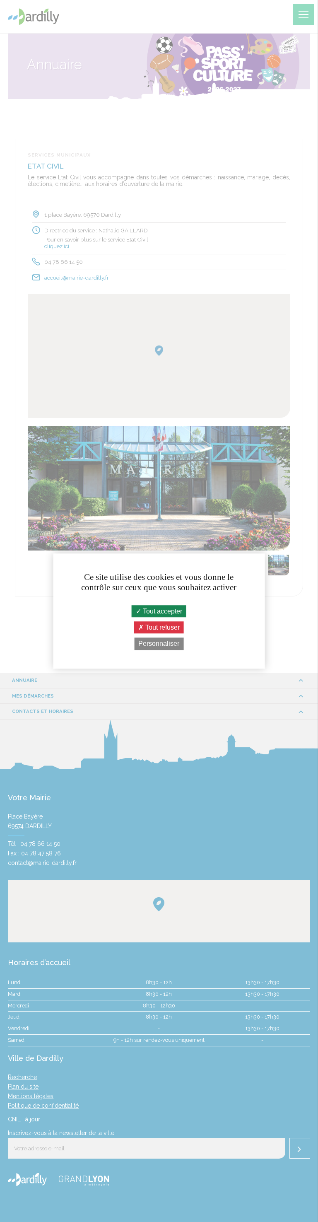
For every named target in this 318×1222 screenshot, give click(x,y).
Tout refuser (162, 627)
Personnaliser (158, 643)
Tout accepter (161, 611)
